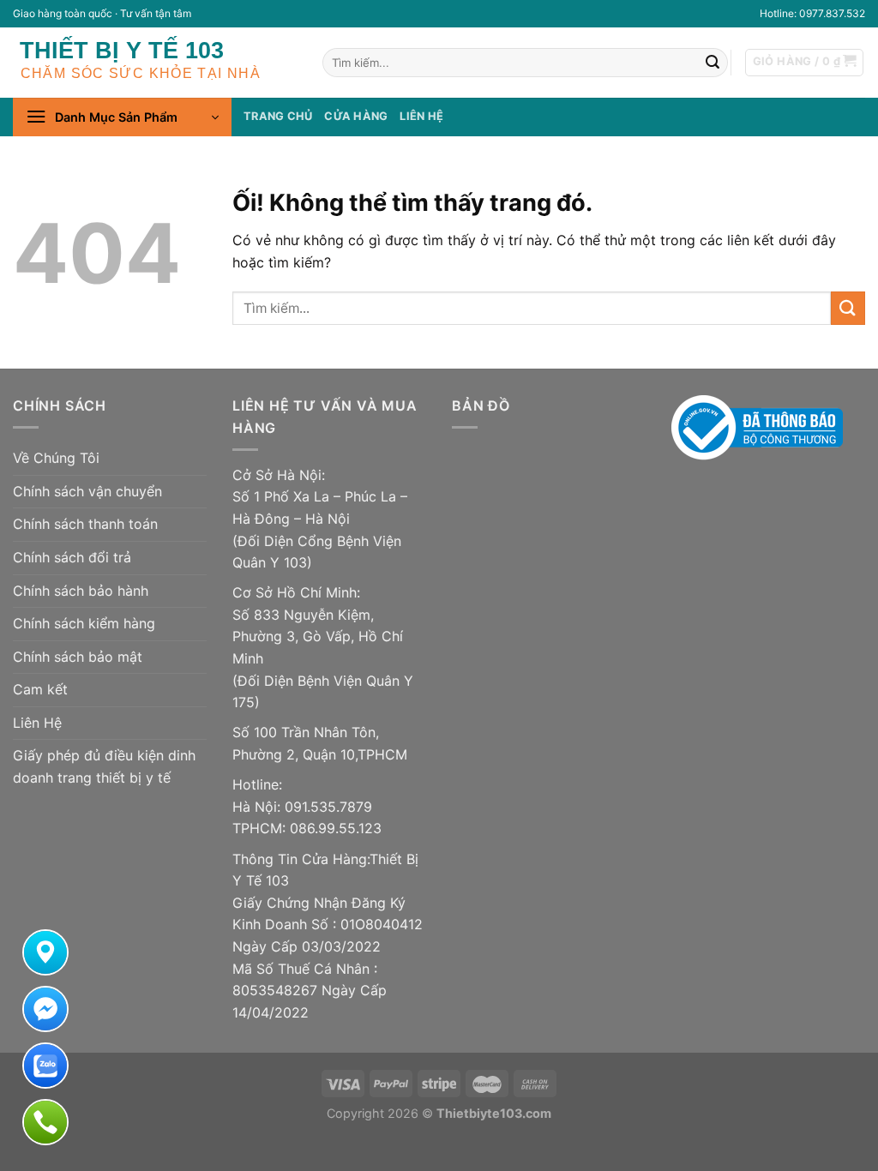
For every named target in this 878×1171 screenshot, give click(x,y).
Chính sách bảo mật (77, 656)
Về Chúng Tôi (56, 457)
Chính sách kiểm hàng (84, 623)
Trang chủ (278, 116)
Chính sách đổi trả (72, 557)
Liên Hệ (37, 722)
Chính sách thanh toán (85, 523)
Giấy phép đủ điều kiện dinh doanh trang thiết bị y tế (104, 766)
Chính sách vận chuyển (87, 491)
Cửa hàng (356, 116)
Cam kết (40, 689)
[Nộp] (712, 62)
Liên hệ (421, 116)
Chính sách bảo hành (80, 590)
